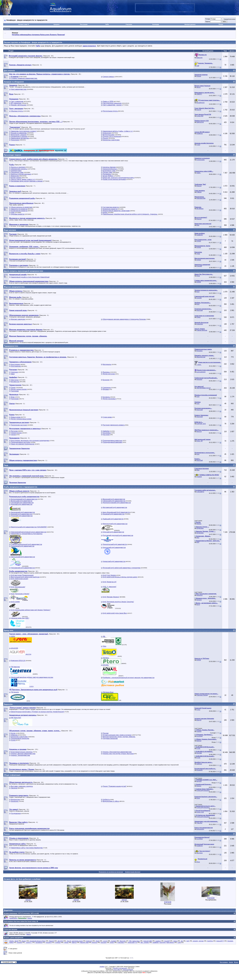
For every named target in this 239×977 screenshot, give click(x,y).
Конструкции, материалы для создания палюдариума (30, 440)
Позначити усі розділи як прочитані (111, 872)
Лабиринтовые (16, 171)
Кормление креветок (110, 209)
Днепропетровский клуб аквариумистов (117, 502)
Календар (155, 24)
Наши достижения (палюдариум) (22, 444)
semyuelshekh (201, 372)
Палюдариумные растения (20, 442)
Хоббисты (106, 799)
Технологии (15, 140)
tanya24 (199, 781)
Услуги (13, 740)
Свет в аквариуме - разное (112, 105)
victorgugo (162, 942)
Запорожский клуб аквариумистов (23, 512)
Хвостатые (15, 380)
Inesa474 (49, 942)
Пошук (221, 24)
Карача (199, 786)
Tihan (198, 253)
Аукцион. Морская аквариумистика (23, 753)
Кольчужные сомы (109, 171)
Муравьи (106, 389)
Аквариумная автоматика (20, 138)
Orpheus (57, 942)
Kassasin (103, 942)
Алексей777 (220, 941)
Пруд (6, 465)
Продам (105, 733)
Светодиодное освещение (112, 103)
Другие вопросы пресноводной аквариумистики (23, 271)
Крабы (105, 212)
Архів (231, 962)
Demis (112, 942)
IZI (136, 942)
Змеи (13, 374)
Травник (199, 476)
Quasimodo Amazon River (37, 941)
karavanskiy (200, 829)
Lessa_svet (200, 812)
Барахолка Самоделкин (111, 140)
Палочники (15, 391)
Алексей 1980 (147, 941)
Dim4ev (11, 941)
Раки (12, 212)
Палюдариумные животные (112, 440)
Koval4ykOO (201, 102)
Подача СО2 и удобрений (112, 136)
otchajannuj (38, 942)
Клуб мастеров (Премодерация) (22, 575)
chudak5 (113, 941)
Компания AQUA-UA (18, 660)
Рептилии (14, 431)
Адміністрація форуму (132, 872)
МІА (130, 941)
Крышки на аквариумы (19, 133)
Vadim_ (199, 173)
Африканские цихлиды (19, 169)
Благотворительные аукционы (21, 752)
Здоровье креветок (17, 214)
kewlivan (158, 941)
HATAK (199, 247)
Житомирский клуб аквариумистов (115, 507)
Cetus (198, 709)
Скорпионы (107, 387)
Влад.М (199, 720)
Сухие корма (107, 417)
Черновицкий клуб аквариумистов (23, 568)
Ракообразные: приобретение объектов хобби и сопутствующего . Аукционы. (130, 214)
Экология (14, 788)
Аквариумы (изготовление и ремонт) (24, 131)
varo (198, 396)
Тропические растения (19, 425)
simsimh (195, 941)
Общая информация (12, 775)
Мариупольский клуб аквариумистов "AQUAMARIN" (29, 527)
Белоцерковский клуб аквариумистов (24, 499)
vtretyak (201, 941)
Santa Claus (136, 941)
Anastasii (199, 379)
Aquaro (24, 941)
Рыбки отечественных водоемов (114, 179)
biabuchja (199, 57)
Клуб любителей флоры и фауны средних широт (120, 577)
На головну (224, 962)
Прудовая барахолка (110, 738)
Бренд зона (8, 630)
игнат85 (19, 942)
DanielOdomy (13, 918)
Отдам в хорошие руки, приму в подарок (117, 735)
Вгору (236, 962)
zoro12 (105, 941)
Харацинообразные (110, 169)
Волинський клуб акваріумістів (21, 501)
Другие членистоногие (19, 389)
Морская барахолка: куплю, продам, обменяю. (119, 737)
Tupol (198, 144)
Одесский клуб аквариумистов (113, 532)
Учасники (129, 24)
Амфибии (106, 431)
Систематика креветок (111, 207)
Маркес (199, 523)
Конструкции (15, 364)
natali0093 (155, 942)
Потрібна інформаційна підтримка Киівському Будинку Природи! (38, 35)
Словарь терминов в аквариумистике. (24, 78)
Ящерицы (106, 372)
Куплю (13, 733)
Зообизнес (15, 801)
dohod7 (28, 900)
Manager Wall (84, 942)
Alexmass (200, 853)
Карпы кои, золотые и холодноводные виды (118, 177)
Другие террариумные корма (21, 419)
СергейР (199, 266)
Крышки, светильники (18, 105)
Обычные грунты (17, 111)
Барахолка (8, 704)
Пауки (13, 387)
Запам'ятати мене (229, 19)
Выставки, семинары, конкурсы (22, 786)
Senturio (199, 600)
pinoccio (199, 431)
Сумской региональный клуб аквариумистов (26, 544)
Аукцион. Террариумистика (20, 755)
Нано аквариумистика (18, 89)
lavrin (198, 604)
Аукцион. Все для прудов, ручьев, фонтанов (118, 753)
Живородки (15, 176)
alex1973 (60, 941)
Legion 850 (200, 116)
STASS (199, 241)
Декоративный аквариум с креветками (116, 211)
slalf (198, 65)
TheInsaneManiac (127, 969)
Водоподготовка (108, 135)
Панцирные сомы (17, 172)
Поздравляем (16, 813)
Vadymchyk (200, 122)
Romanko (200, 350)
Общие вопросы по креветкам (21, 207)
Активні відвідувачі (10, 913)
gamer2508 (131, 942)
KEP (198, 542)
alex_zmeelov (145, 942)
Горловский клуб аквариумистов (22, 502)
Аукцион (57, 24)
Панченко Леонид (202, 695)
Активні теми (22, 24)
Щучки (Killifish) (108, 176)
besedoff (167, 941)
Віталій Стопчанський (120, 968)
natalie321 (200, 133)
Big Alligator (200, 208)
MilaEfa (28, 934)
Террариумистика (11, 346)
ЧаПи (107, 24)
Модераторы (15, 799)
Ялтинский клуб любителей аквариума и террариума (121, 568)
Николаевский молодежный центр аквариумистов (28, 532)
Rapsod (199, 186)
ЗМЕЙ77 (199, 94)
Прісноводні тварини (12, 155)
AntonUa (94, 942)
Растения (106, 434)
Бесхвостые (15, 381)
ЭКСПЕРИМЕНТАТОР (204, 388)
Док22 (97, 941)
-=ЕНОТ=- (29, 942)
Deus (198, 275)
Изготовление (16, 366)
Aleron (199, 87)
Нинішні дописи (189, 24)
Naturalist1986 (201, 198)
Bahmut (199, 740)
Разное (105, 138)
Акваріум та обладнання (14, 82)
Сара (179, 942)
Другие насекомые (109, 399)
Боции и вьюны (16, 177)
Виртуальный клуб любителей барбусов (25, 577)
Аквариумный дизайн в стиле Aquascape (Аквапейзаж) (30, 277)
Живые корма (16, 417)
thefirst (11, 942)
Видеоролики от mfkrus (111, 801)
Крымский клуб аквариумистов (113, 514)
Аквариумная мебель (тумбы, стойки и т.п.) (118, 131)
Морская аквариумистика (14, 287)
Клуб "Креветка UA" (110, 582)
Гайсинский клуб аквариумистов (114, 501)
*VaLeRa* (199, 823)
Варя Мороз (170, 942)
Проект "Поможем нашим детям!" (114, 786)
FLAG (198, 748)
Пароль (207, 21)
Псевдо (207, 19)
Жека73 (51, 941)
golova (175, 941)
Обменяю (14, 735)
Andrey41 (89, 941)
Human (199, 76)
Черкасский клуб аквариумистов (114, 561)
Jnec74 (69, 941)
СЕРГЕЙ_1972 (201, 423)
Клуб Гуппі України (109, 575)
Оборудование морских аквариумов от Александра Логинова (124, 319)
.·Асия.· (199, 364)
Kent (198, 291)
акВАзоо (199, 764)
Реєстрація (83, 24)
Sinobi (16, 941)
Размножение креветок (19, 211)
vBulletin (102, 966)
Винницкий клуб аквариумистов (114, 499)
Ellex (198, 470)
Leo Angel (200, 736)
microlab (199, 753)
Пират (199, 317)
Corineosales (201, 159)
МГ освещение (16, 103)
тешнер (199, 731)
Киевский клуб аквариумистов (21, 514)
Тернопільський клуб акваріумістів (115, 544)
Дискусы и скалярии (18, 167)
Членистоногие (16, 433)
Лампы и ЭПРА (108, 101)
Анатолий (200, 310)
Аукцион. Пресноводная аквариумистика (117, 752)
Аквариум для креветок (19, 209)
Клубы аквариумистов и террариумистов (20, 487)
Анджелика (200, 528)
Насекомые (107, 433)
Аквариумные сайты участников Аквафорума (27, 848)
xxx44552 (200, 839)
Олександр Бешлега (203, 790)
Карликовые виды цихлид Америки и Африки (27, 181)
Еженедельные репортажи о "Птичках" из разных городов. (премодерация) (37, 712)
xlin (182, 941)
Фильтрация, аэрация (18, 135)
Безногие (106, 380)
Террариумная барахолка (20, 738)
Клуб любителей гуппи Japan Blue (115, 613)
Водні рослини (10, 230)
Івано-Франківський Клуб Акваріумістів (116, 512)
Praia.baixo (120, 942)
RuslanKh (200, 770)
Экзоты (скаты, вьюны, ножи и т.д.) (23, 179)
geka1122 (200, 595)
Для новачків (9, 71)
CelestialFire (200, 491)
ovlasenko (200, 324)
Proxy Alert (117, 969)
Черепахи (14, 372)
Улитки (13, 434)
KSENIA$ (167, 902)
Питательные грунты (110, 111)
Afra (198, 537)
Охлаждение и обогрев (19, 136)
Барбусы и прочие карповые (21, 174)
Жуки (13, 397)
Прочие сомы (107, 172)
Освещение (107, 133)
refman (66, 942)
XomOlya (210, 941)
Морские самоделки (18, 319)
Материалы (107, 364)
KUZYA (199, 109)
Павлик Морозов (202, 330)
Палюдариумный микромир (112, 442)
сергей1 (199, 298)
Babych (74, 942)
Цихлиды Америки (109, 167)
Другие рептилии (109, 374)
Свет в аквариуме (17, 101)
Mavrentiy (123, 941)
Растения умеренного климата (114, 425)
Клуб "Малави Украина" (111, 597)
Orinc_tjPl (200, 441)
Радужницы (107, 174)
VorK (187, 941)
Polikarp (199, 192)
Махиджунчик (201, 357)
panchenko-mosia (77, 941)
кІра (198, 225)
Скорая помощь (108, 76)
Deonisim (230, 941)
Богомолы (106, 397)
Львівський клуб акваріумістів (113, 519)
